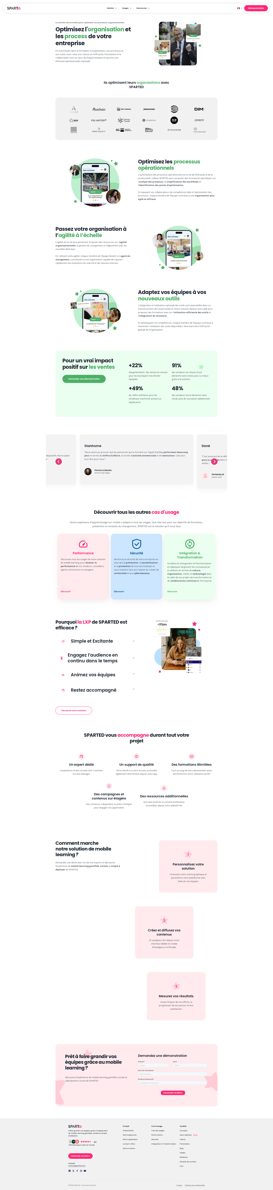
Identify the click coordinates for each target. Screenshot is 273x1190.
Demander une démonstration (84, 379)
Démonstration (256, 8)
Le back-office (129, 1144)
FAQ (181, 1166)
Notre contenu (129, 1148)
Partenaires (185, 1144)
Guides (182, 1153)
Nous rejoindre (186, 1135)
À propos (183, 1130)
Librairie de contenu (188, 1161)
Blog (181, 1148)
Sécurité (154, 1139)
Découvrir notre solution (73, 710)
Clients (182, 1139)
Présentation (128, 1130)
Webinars (184, 1157)
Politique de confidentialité (195, 1185)
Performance (157, 1135)
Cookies (179, 1185)
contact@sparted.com (76, 1166)
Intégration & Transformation (163, 1144)
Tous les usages (157, 1130)
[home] (13, 8)
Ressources (142, 8)
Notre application (130, 1139)
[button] (240, 8)
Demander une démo (80, 1156)
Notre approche (129, 1135)
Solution (110, 8)
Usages (125, 8)
